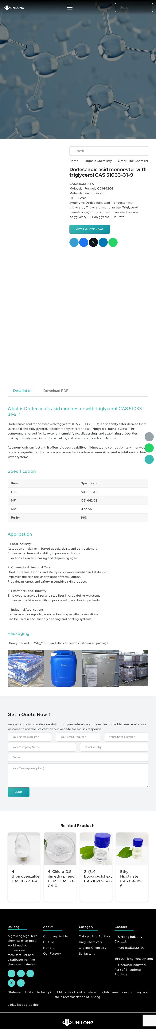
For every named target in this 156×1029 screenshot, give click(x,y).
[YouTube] (30, 973)
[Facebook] (11, 973)
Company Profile (55, 936)
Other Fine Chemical (133, 161)
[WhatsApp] (149, 447)
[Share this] (83, 242)
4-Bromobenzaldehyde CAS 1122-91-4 (30, 876)
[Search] (144, 7)
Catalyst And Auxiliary (95, 936)
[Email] (149, 436)
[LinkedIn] (21, 973)
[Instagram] (21, 983)
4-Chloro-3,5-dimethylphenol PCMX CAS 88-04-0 (61, 878)
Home (74, 161)
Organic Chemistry (98, 161)
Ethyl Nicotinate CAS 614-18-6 (131, 878)
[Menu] (70, 7)
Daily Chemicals (90, 942)
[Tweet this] (93, 242)
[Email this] (74, 242)
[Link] (14, 7)
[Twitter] (11, 983)
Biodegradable (28, 1005)
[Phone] (149, 459)
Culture (48, 942)
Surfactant (87, 954)
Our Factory (52, 954)
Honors (48, 948)
